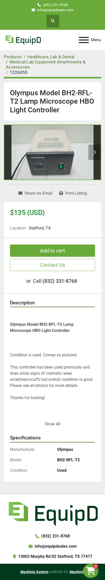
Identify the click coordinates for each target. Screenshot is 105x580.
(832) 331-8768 (55, 5)
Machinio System (34, 572)
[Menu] (84, 40)
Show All (52, 424)
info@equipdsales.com (55, 10)
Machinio (77, 572)
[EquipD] (52, 513)
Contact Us (52, 265)
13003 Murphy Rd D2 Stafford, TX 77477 (55, 556)
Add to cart (52, 251)
